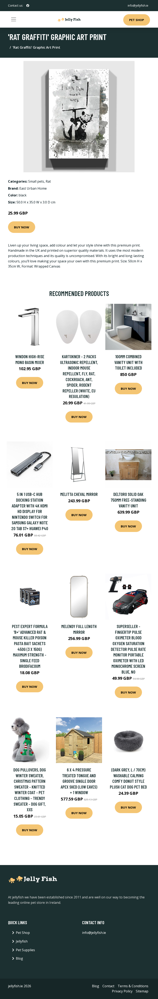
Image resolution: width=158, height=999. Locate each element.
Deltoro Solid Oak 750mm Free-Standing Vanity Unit (128, 500)
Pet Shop (136, 20)
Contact (108, 986)
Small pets (36, 181)
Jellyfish (22, 941)
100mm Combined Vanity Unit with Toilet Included (128, 362)
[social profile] (28, 5)
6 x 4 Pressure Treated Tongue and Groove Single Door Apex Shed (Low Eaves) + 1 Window (79, 781)
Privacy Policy (122, 991)
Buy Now (21, 227)
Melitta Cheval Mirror (79, 494)
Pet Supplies (25, 950)
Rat (48, 181)
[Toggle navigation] (13, 19)
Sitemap (142, 991)
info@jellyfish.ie (138, 5)
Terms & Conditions (133, 986)
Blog (19, 958)
